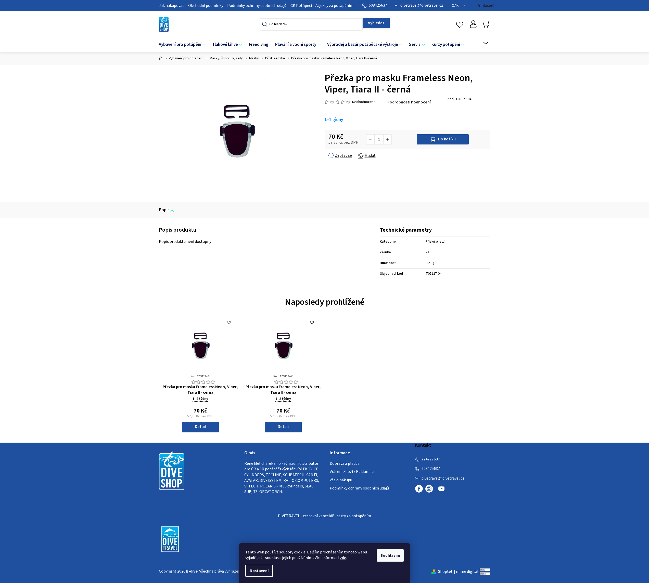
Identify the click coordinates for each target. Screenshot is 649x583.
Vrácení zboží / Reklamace (352, 471)
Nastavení (259, 571)
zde (343, 558)
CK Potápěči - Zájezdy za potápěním (321, 5)
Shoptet (445, 571)
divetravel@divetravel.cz (421, 5)
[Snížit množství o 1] (370, 139)
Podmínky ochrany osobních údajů (256, 5)
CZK (456, 5)
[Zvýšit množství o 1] (387, 139)
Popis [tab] (164, 210)
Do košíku (447, 139)
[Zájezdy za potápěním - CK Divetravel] (170, 539)
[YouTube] (441, 491)
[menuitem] (184, 44)
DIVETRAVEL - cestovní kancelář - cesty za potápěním (324, 516)
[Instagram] (429, 489)
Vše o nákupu (341, 480)
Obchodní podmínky (205, 5)
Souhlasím (390, 555)
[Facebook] (419, 489)
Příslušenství (435, 241)
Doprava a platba (345, 463)
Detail (200, 427)
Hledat (376, 23)
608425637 (378, 5)
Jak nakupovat (171, 5)
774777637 (431, 459)
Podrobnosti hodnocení (409, 102)
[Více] (482, 43)
